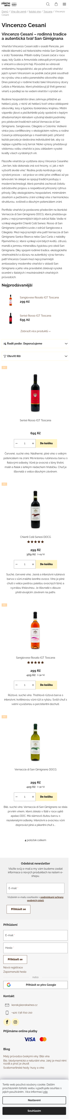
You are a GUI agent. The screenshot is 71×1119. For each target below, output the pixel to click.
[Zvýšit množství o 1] (33, 443)
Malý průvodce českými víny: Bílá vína (26, 1056)
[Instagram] (15, 1022)
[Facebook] (7, 1022)
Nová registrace (13, 967)
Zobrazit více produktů (34, 331)
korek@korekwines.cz (24, 1005)
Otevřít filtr (14, 356)
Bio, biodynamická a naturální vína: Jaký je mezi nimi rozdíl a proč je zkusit (34, 1062)
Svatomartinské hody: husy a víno (23, 1067)
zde (45, 1091)
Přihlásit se (18, 909)
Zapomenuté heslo (14, 971)
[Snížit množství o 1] (16, 443)
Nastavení (34, 1100)
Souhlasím (34, 1110)
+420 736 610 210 (22, 1012)
